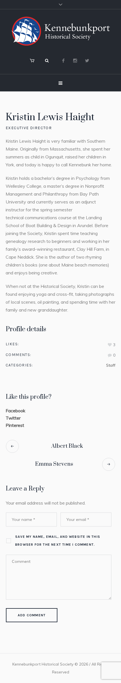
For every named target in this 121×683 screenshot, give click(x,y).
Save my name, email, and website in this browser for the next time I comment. (57, 541)
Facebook (15, 410)
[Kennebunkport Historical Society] (60, 31)
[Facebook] (63, 60)
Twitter (13, 418)
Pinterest (15, 425)
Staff (110, 365)
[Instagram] (75, 60)
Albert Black (67, 446)
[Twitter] (87, 60)
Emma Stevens (54, 464)
